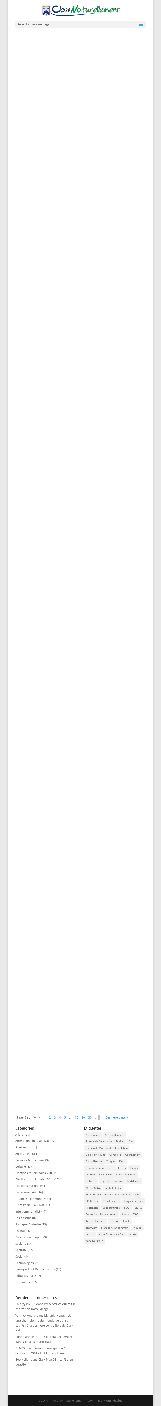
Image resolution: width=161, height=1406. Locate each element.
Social (19, 1256)
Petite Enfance (113, 1188)
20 (83, 1117)
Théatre (114, 1221)
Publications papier (29, 1237)
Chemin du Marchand (98, 1148)
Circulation (121, 1148)
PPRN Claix (92, 1201)
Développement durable (100, 1168)
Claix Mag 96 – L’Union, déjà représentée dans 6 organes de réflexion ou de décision (80, 413)
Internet (90, 1174)
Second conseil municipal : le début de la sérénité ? (64, 1077)
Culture (20, 1167)
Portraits (21, 1231)
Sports (125, 1214)
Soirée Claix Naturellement (101, 1214)
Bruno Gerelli (34, 144)
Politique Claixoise (28, 1224)
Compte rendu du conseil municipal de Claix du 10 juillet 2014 (74, 274)
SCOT (127, 1207)
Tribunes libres (77, 422)
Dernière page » (116, 1117)
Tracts (126, 1221)
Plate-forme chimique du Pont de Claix (108, 1194)
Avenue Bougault (115, 1135)
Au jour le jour (25, 1154)
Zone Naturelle (94, 1241)
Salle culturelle (111, 1207)
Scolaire (20, 1243)
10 (76, 1117)
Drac (122, 1161)
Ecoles (122, 1168)
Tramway (91, 1227)
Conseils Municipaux (81, 281)
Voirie (133, 1234)
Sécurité (21, 1250)
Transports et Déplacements (86, 144)
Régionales (92, 1207)
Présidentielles (111, 1201)
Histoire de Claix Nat (82, 946)
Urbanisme (23, 1282)
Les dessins (23, 1218)
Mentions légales (110, 1400)
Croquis (110, 1161)
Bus (131, 1141)
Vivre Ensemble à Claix (112, 1234)
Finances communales (31, 1199)
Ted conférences (95, 1221)
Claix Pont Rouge (95, 1154)
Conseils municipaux (37, 1342)
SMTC (138, 1207)
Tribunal (137, 1227)
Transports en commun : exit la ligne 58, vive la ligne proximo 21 (76, 137)
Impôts (134, 1168)
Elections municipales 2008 (34, 1173)
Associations (24, 1147)
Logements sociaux (111, 1181)
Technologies (24, 1263)
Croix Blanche (94, 1161)
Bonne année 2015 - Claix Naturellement (43, 1337)
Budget (120, 1141)
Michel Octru (93, 1188)
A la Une (21, 1134)
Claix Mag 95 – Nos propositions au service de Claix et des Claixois (77, 693)
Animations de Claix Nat (32, 1141)
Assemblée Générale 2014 (42, 939)
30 (90, 1117)
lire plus (25, 170)
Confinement (132, 1154)
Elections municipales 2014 (34, 1179)
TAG (135, 1214)
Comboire (115, 1154)
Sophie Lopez (34, 946)
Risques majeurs (133, 1201)
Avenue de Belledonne (99, 1141)
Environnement (26, 1192)
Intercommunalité (27, 1211)
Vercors (90, 1234)
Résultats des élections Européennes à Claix (58, 822)
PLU (136, 1194)
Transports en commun (114, 1227)
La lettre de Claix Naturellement (117, 1174)
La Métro (91, 1181)
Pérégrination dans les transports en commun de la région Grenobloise (71, 554)
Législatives (134, 1181)
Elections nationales (82, 829)
